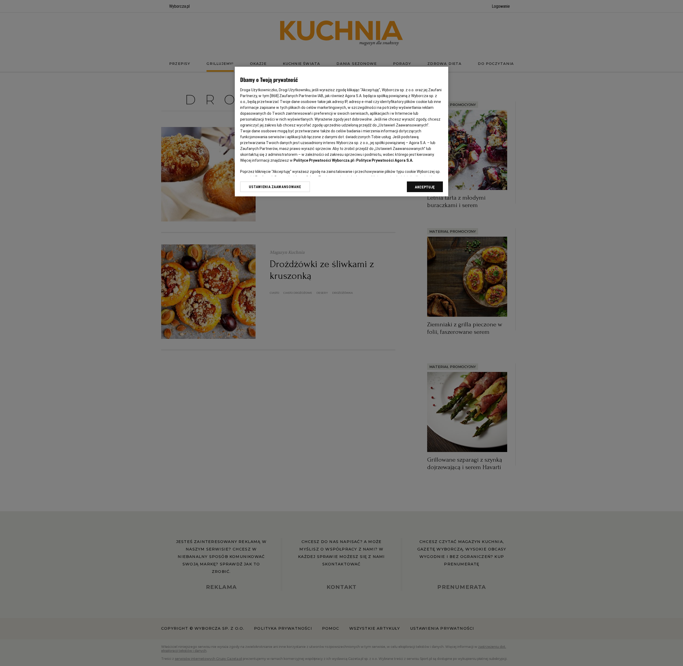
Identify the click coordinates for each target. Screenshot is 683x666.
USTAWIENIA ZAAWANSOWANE (275, 187)
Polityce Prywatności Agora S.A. (384, 160)
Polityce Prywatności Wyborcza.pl (323, 160)
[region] (341, 131)
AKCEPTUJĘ (425, 187)
